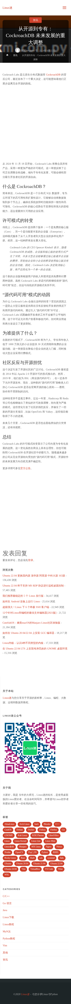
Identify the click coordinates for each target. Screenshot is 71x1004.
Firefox (53, 829)
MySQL (7, 931)
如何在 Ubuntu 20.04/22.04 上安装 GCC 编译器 (28, 633)
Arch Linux (24, 824)
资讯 (35, 20)
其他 (5, 952)
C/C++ (6, 896)
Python (45, 852)
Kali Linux (22, 835)
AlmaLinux (9, 824)
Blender (47, 824)
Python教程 (9, 938)
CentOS (8, 829)
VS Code (49, 869)
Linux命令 (9, 846)
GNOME (9, 835)
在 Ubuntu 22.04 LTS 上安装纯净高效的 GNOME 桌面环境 (35, 648)
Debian (20, 829)
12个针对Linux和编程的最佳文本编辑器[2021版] (29, 612)
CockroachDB (53, 74)
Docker (31, 829)
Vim (23, 869)
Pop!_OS (32, 852)
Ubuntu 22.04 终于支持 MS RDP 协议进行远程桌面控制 (33, 585)
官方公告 (25, 468)
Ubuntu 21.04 (39, 863)
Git (63, 829)
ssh (41, 858)
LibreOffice (54, 835)
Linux (7, 841)
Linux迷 (7, 7)
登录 (30, 560)
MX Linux (36, 846)
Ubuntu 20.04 (22, 863)
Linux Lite (35, 841)
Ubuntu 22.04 (56, 863)
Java (5, 910)
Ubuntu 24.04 (11, 869)
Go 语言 (7, 903)
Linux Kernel (20, 841)
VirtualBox (35, 869)
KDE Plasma (38, 835)
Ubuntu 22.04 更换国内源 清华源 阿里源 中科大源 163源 (34, 575)
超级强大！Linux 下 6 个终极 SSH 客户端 (26, 607)
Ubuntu (8, 863)
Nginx (48, 846)
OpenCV (19, 852)
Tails (62, 858)
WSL (7, 874)
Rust (23, 858)
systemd (51, 858)
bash (37, 824)
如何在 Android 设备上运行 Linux (21, 601)
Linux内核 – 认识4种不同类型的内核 (23, 643)
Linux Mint (50, 841)
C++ (58, 824)
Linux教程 (8, 924)
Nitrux (59, 846)
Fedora (42, 829)
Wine (60, 869)
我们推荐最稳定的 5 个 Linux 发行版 (23, 596)
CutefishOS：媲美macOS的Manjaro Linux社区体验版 (31, 622)
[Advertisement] (35, 123)
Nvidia (7, 852)
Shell (32, 858)
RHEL (56, 852)
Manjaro (22, 846)
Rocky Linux (10, 858)
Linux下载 (8, 917)
